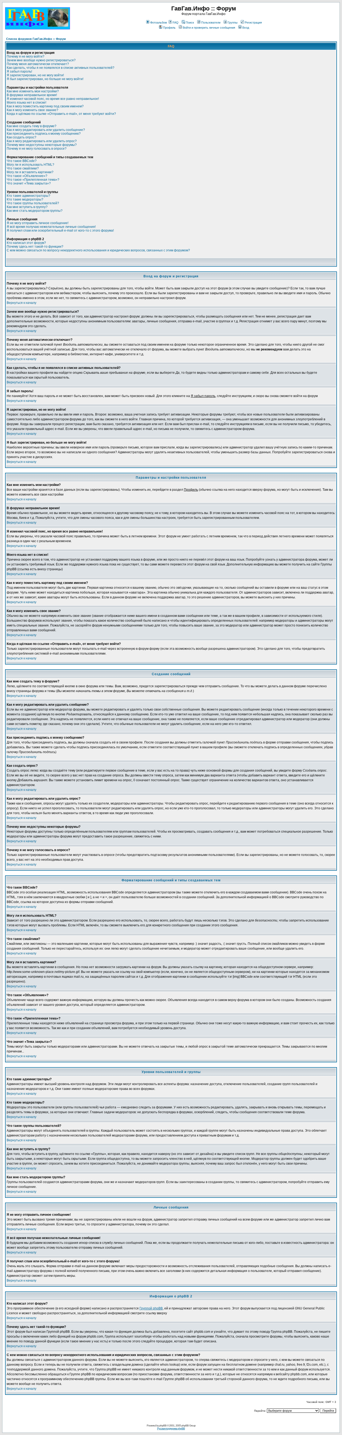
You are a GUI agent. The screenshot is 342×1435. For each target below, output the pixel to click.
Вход (245, 27)
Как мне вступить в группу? (27, 207)
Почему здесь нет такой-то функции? (35, 246)
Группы (233, 22)
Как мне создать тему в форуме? (31, 126)
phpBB (162, 1425)
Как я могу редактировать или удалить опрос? (42, 141)
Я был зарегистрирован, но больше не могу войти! (45, 79)
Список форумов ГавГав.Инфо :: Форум (36, 38)
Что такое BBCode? (22, 161)
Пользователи (210, 22)
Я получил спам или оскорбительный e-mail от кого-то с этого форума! (60, 230)
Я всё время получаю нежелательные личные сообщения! (51, 227)
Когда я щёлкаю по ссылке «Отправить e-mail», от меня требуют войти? (61, 114)
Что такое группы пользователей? (33, 203)
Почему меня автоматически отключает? (38, 64)
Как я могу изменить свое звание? (32, 110)
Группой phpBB (151, 1308)
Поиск (190, 22)
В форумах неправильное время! (32, 95)
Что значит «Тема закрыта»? (29, 183)
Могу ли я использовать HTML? (30, 165)
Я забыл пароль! (19, 71)
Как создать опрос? (21, 137)
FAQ (175, 22)
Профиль (169, 27)
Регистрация (253, 22)
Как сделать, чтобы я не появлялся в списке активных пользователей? (60, 68)
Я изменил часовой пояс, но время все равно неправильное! (53, 99)
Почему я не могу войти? (25, 56)
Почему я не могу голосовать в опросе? (37, 148)
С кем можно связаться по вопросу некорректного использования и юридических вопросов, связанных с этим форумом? (98, 250)
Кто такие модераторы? (25, 199)
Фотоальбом (158, 22)
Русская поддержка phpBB (171, 1428)
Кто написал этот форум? (26, 243)
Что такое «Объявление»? (27, 176)
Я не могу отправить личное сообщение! (37, 223)
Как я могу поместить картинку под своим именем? (45, 106)
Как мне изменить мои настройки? (33, 91)
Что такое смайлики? (23, 168)
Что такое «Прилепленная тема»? (33, 180)
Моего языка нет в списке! (26, 102)
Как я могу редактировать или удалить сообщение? (46, 130)
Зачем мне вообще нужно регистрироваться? (41, 60)
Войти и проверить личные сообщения (209, 27)
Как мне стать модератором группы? (35, 211)
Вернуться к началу (21, 303)
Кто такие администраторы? (28, 196)
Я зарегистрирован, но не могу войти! (35, 75)
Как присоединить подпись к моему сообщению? (44, 133)
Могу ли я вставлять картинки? (30, 172)
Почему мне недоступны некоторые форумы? (42, 145)
